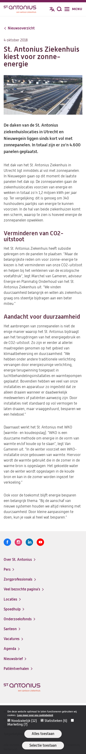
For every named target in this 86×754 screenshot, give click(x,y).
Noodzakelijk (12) (24, 721)
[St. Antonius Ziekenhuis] (20, 9)
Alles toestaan (43, 733)
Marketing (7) (17, 724)
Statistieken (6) (55, 721)
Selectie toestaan (43, 745)
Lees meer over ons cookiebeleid (35, 715)
